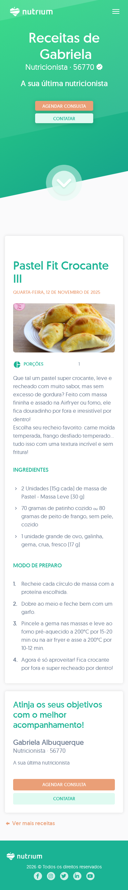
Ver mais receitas (33, 823)
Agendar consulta (64, 106)
